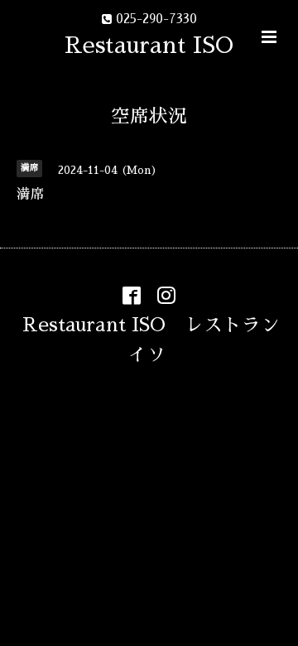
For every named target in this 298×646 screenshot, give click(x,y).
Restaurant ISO (149, 45)
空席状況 (149, 116)
